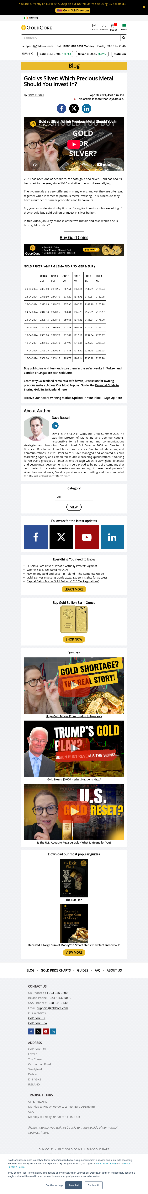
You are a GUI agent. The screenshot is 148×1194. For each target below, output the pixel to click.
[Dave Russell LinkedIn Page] (55, 425)
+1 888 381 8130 (56, 1003)
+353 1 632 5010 (73, 46)
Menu (124, 29)
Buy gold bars (98, 1149)
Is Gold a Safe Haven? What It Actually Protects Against (62, 566)
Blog (30, 970)
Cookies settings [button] (54, 1185)
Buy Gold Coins (74, 237)
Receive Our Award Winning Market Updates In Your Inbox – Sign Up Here (73, 398)
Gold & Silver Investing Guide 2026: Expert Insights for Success (67, 577)
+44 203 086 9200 (55, 993)
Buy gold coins (70, 1149)
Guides (82, 970)
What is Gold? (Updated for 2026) (48, 570)
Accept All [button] (74, 1185)
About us (114, 970)
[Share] (61, 108)
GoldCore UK (36, 1018)
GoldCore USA (37, 1023)
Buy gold (46, 1149)
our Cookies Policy (106, 1163)
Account (104, 29)
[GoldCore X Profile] (61, 537)
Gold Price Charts (56, 970)
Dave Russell (36, 95)
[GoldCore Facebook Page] (36, 537)
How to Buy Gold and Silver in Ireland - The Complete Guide (65, 573)
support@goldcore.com (37, 46)
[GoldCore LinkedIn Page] (112, 537)
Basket (113, 27)
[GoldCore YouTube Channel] (87, 537)
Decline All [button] (93, 1185)
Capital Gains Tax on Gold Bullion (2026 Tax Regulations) (63, 581)
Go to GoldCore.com (75, 10)
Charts (94, 29)
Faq (97, 970)
